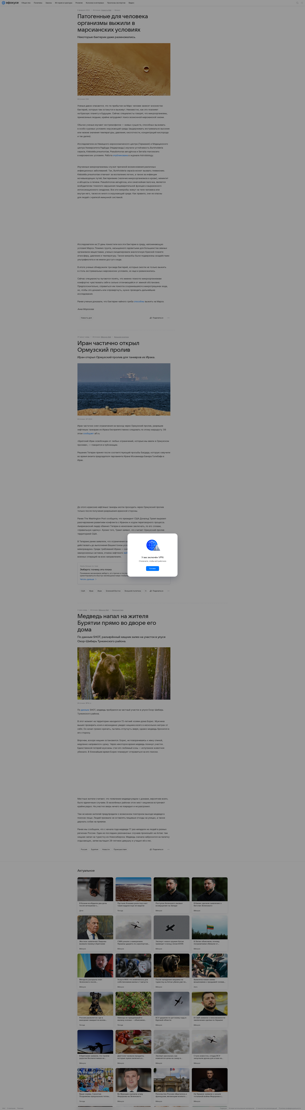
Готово (152, 568)
